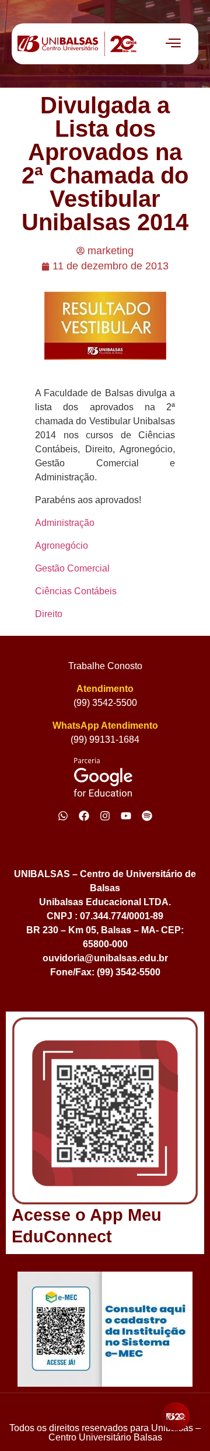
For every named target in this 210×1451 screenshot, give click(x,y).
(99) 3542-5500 (105, 703)
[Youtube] (126, 815)
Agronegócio (61, 545)
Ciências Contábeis (76, 591)
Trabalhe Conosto (105, 666)
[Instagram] (105, 815)
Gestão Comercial (72, 568)
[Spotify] (147, 815)
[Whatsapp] (63, 815)
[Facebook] (84, 815)
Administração (64, 523)
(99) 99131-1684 (105, 739)
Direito (48, 614)
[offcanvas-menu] (173, 43)
